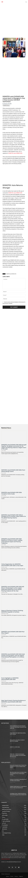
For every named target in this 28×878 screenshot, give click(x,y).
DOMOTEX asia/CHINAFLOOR (15, 153)
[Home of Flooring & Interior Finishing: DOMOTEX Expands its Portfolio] (14, 603)
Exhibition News (6, 105)
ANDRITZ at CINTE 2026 (15, 747)
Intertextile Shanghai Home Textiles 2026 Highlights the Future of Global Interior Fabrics (18, 766)
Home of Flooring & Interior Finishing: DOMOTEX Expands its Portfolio (12, 611)
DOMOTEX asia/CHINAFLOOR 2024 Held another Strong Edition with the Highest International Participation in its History (13, 655)
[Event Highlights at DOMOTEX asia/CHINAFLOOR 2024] (14, 670)
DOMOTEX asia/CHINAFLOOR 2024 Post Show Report (12, 632)
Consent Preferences (5, 859)
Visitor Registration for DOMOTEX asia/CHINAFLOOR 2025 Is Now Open (12, 564)
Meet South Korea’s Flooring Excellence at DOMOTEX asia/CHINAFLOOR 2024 (13, 701)
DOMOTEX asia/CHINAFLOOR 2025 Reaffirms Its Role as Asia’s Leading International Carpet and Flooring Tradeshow (11, 541)
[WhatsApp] (17, 60)
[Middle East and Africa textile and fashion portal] (14, 843)
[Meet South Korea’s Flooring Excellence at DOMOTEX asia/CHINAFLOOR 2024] (14, 693)
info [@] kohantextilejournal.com (13, 861)
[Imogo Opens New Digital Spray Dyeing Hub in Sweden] (5, 735)
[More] (23, 60)
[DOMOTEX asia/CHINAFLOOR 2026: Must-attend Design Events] (14, 462)
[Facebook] (8, 60)
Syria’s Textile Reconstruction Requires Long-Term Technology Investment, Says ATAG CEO (18, 727)
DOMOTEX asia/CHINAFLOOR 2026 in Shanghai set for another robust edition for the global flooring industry (13, 516)
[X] (11, 60)
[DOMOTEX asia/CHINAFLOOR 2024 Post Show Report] (14, 624)
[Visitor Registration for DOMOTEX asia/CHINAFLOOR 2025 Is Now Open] (14, 556)
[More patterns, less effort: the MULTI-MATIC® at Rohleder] (5, 742)
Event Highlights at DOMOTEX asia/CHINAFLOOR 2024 (9, 678)
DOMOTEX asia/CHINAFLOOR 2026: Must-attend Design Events (13, 470)
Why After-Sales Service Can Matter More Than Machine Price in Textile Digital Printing (18, 773)
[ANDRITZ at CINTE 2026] (5, 749)
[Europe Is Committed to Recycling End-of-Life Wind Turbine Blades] (5, 781)
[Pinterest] (14, 60)
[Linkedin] (20, 60)
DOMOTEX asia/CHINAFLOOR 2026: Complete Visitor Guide (11, 493)
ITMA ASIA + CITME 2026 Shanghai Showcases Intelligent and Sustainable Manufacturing (17, 755)
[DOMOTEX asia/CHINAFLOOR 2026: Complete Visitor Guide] (14, 485)
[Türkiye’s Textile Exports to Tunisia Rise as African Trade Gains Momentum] (5, 788)
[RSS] (12, 867)
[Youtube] (19, 867)
